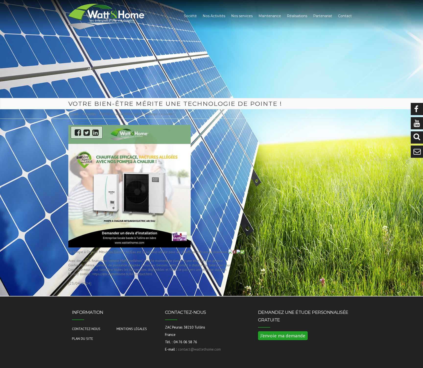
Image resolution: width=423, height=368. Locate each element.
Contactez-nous (86, 329)
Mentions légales (132, 329)
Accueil (73, 114)
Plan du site (82, 338)
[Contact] (417, 152)
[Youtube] (417, 123)
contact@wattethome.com (199, 349)
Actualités (89, 114)
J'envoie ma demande (282, 335)
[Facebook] (417, 109)
